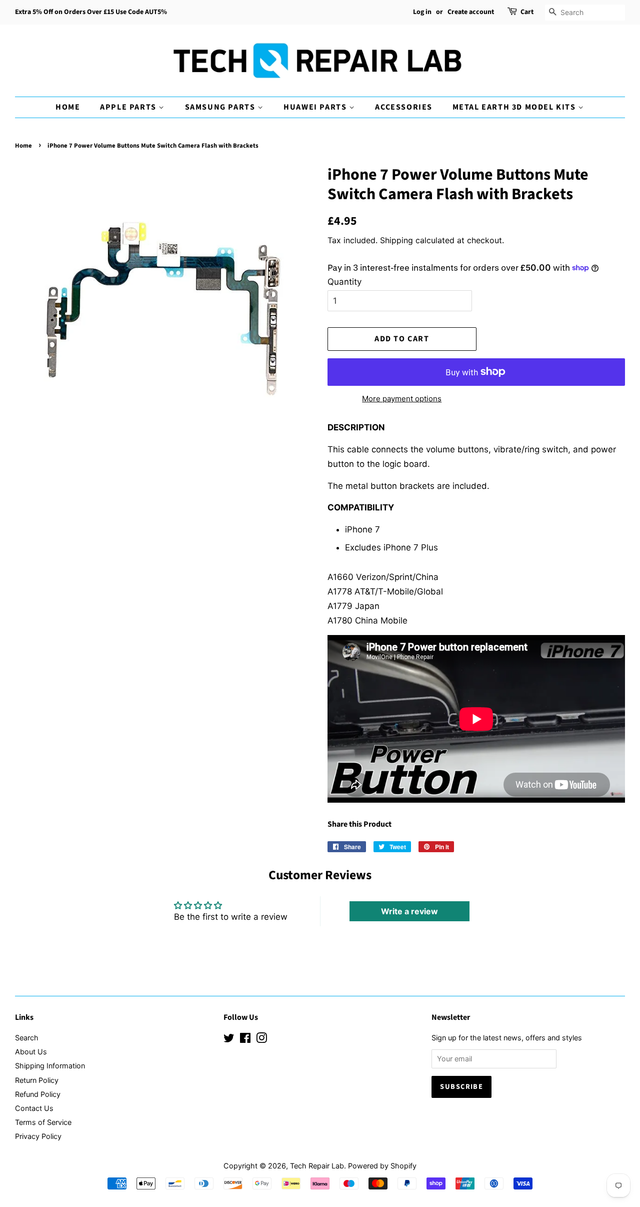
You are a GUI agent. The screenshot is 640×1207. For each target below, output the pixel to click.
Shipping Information (50, 1065)
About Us (31, 1051)
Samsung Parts (221, 107)
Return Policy (36, 1080)
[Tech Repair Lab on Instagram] (261, 1039)
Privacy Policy (38, 1136)
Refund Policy (37, 1094)
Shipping (396, 240)
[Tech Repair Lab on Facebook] (245, 1039)
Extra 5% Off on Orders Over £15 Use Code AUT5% (91, 12)
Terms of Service (43, 1122)
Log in (422, 12)
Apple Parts (129, 107)
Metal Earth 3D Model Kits (515, 107)
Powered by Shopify (382, 1165)
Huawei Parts (316, 107)
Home (68, 107)
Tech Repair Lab (317, 1165)
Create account (471, 12)
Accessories (403, 107)
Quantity (345, 282)
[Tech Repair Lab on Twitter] (229, 1039)
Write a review (409, 911)
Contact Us (34, 1108)
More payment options (402, 398)
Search (26, 1037)
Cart (527, 12)
